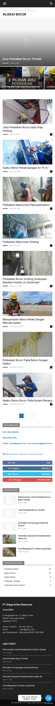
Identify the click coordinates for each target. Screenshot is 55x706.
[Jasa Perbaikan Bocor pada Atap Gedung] (27, 111)
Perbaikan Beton (18, 10)
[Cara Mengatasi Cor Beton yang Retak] (9, 552)
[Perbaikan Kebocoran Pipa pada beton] (27, 189)
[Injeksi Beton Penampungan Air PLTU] (27, 152)
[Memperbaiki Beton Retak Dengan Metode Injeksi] (27, 303)
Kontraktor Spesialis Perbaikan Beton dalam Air (22, 676)
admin (5, 134)
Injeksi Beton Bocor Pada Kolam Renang (27, 400)
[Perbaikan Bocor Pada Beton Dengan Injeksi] (27, 344)
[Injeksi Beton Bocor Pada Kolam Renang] (27, 385)
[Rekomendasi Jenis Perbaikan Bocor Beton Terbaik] (9, 500)
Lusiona (5, 63)
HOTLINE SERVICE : (11, 432)
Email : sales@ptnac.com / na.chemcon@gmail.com (27, 443)
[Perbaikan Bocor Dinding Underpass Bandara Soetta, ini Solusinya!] (27, 263)
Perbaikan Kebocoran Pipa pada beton (26, 205)
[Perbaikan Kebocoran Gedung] (27, 226)
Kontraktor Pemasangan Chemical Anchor (20, 667)
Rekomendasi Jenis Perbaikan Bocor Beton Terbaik (24, 649)
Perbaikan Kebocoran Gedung (21, 241)
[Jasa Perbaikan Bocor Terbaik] (27, 42)
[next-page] (32, 416)
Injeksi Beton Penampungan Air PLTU (25, 167)
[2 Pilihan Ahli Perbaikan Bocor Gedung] (22, 83)
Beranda (6, 10)
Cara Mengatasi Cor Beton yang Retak (34, 549)
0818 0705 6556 (10, 437)
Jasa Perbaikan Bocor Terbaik (31, 510)
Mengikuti (46, 468)
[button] (4, 3)
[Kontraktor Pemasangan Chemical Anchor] (9, 526)
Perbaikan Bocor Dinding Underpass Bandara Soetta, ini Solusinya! (25, 280)
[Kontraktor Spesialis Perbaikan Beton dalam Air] (9, 539)
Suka (48, 463)
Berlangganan (44, 480)
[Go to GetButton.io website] (48, 703)
